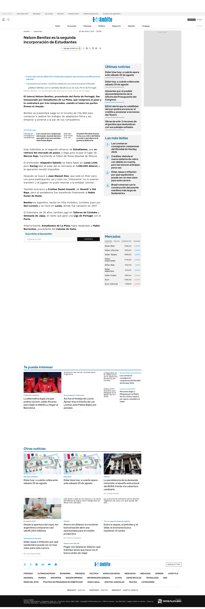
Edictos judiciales (114, 582)
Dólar (57, 26)
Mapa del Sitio (31, 582)
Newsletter (199, 26)
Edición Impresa (74, 578)
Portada (28, 573)
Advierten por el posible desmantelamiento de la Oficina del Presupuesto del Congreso (120, 95)
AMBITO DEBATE (125, 590)
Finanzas (87, 26)
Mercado (60, 14)
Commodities (126, 241)
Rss (165, 578)
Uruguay (146, 26)
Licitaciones (148, 582)
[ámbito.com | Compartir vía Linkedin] (93, 48)
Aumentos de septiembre (111, 14)
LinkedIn (43, 564)
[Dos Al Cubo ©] (169, 601)
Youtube (49, 564)
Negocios (116, 26)
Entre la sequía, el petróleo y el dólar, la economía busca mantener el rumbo (121, 527)
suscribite (191, 19)
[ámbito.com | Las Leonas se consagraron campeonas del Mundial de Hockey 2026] (111, 379)
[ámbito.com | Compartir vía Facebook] (87, 48)
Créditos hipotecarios (90, 14)
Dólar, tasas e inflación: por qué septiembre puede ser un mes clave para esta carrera (124, 176)
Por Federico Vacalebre (72, 538)
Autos (118, 578)
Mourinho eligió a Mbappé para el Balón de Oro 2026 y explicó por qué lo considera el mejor (130, 396)
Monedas (108, 241)
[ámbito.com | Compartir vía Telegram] (96, 48)
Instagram (36, 564)
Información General (98, 578)
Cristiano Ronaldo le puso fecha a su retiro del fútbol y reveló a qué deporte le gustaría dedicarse (88, 137)
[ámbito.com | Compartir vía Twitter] (90, 48)
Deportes (38, 31)
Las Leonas (49, 14)
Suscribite (88, 239)
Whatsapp (56, 564)
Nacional (29, 578)
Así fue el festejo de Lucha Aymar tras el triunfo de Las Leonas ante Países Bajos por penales (80, 403)
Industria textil (73, 14)
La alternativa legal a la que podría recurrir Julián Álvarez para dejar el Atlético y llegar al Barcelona (41, 403)
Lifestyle (173, 573)
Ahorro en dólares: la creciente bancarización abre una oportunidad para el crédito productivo (81, 529)
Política (101, 26)
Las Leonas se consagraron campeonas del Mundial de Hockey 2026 (125, 148)
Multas (133, 582)
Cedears (136, 241)
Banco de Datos (111, 573)
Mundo (42, 578)
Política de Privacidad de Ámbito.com (63, 582)
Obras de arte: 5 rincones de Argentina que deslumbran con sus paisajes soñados (121, 124)
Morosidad (36, 14)
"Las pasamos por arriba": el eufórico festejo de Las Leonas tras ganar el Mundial (60, 83)
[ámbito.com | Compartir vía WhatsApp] (84, 48)
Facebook (30, 564)
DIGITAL (76, 590)
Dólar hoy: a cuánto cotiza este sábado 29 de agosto (122, 83)
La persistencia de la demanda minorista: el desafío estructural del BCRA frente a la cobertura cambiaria (121, 485)
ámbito (27, 31)
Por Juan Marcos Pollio (32, 554)
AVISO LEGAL (93, 582)
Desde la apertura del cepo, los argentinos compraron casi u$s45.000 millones (41, 527)
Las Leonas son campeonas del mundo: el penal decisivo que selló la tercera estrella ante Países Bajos (48, 137)
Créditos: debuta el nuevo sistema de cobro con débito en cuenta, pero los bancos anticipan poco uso (125, 162)
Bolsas (117, 241)
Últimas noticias (46, 573)
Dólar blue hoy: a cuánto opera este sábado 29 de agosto (122, 74)
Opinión (131, 26)
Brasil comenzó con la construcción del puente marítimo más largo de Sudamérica (125, 189)
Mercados (130, 573)
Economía (71, 26)
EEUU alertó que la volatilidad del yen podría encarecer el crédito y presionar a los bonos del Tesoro (122, 110)
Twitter (25, 564)
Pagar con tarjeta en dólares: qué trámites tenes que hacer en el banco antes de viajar (82, 550)
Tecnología (152, 578)
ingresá (199, 19)
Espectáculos (133, 578)
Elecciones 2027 (22, 14)
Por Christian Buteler (111, 493)
